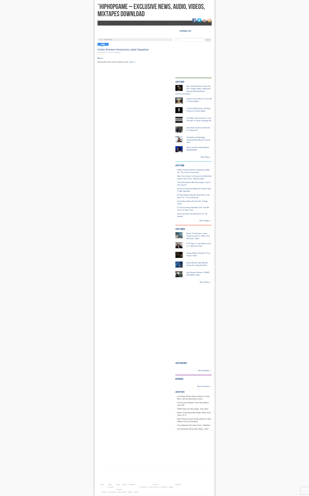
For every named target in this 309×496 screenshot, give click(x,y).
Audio (117, 35)
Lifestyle (190, 35)
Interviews (143, 487)
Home (197, 31)
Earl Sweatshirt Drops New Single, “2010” (193, 429)
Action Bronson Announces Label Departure (123, 49)
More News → (206, 157)
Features (160, 35)
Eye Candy (122, 492)
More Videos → (206, 282)
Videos (129, 35)
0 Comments (116, 52)
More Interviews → (204, 386)
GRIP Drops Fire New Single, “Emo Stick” (193, 409)
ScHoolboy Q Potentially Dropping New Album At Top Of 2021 (198, 139)
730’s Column (153, 487)
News (104, 35)
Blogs (171, 487)
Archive (111, 487)
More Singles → (205, 221)
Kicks (104, 492)
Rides (130, 492)
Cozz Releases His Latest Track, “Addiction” (194, 425)
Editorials (164, 487)
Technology (112, 492)
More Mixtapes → (205, 370)
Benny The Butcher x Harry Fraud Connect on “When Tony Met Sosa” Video (198, 235)
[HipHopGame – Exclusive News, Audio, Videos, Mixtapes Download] (155, 10)
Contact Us (185, 31)
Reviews (175, 35)
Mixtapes (144, 35)
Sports (136, 492)
